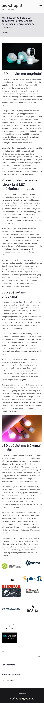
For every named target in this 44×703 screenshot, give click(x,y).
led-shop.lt (12, 5)
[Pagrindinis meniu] (40, 6)
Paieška (4, 652)
